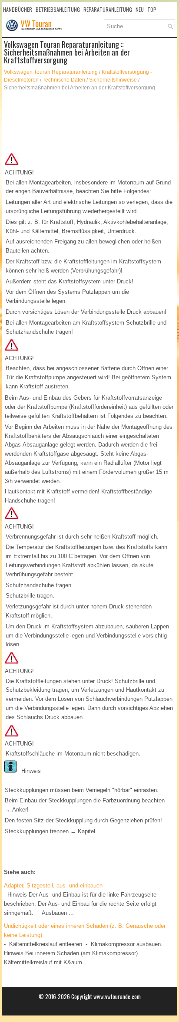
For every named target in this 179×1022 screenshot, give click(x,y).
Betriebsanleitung (58, 9)
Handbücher (17, 9)
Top (151, 9)
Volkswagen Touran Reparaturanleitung (51, 72)
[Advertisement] (89, 122)
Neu (140, 9)
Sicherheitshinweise (113, 80)
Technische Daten (64, 80)
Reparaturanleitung (107, 9)
